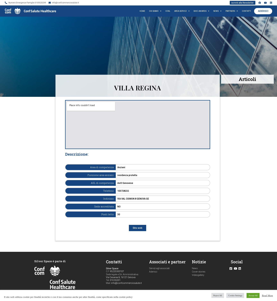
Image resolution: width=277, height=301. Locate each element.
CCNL (167, 11)
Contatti (246, 11)
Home (142, 11)
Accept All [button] (253, 295)
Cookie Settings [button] (235, 295)
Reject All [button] (217, 295)
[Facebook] (260, 3)
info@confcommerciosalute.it (126, 283)
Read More (267, 295)
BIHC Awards (200, 11)
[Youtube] (265, 3)
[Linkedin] (271, 3)
